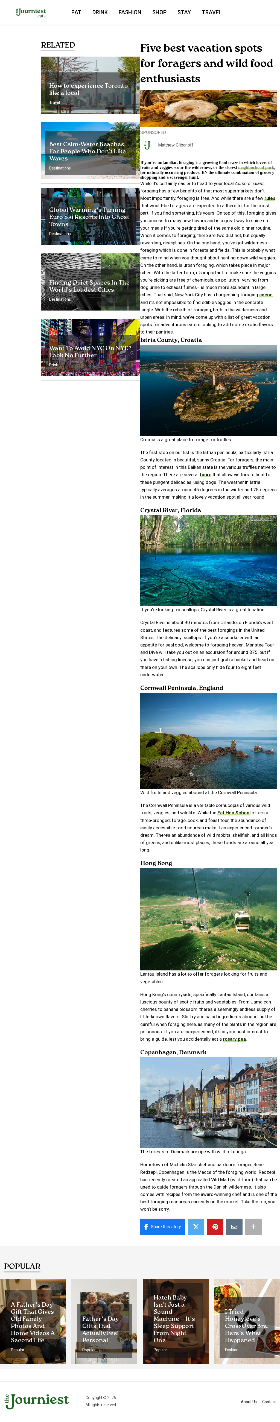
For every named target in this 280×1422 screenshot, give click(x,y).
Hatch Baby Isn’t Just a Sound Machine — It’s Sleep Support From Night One (174, 1319)
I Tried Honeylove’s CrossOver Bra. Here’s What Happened (247, 1326)
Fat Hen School (233, 812)
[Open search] (249, 12)
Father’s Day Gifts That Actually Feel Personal (100, 1330)
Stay (184, 12)
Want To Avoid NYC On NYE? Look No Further (90, 352)
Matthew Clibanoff (175, 145)
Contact (269, 1402)
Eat (76, 12)
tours (205, 474)
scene (266, 294)
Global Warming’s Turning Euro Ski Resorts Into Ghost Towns (89, 217)
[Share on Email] (234, 1227)
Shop (159, 12)
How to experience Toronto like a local (88, 89)
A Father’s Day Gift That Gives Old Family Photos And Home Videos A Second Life (33, 1323)
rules (269, 198)
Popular (17, 1350)
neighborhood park (256, 167)
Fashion (130, 12)
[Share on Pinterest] (215, 1227)
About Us (249, 1402)
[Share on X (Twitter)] (196, 1227)
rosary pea (234, 1039)
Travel (212, 12)
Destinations (60, 168)
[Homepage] (30, 12)
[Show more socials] (253, 1227)
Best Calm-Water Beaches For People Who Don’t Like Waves (87, 152)
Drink (100, 12)
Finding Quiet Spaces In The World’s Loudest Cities (89, 286)
